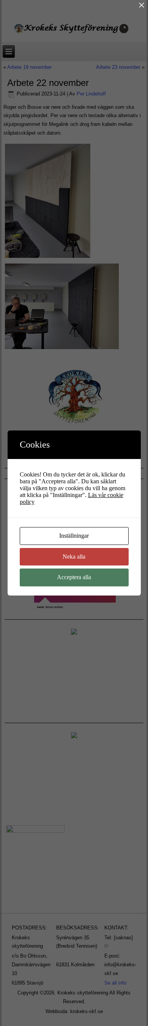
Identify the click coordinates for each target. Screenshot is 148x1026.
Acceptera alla (74, 577)
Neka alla (74, 556)
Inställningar (74, 535)
